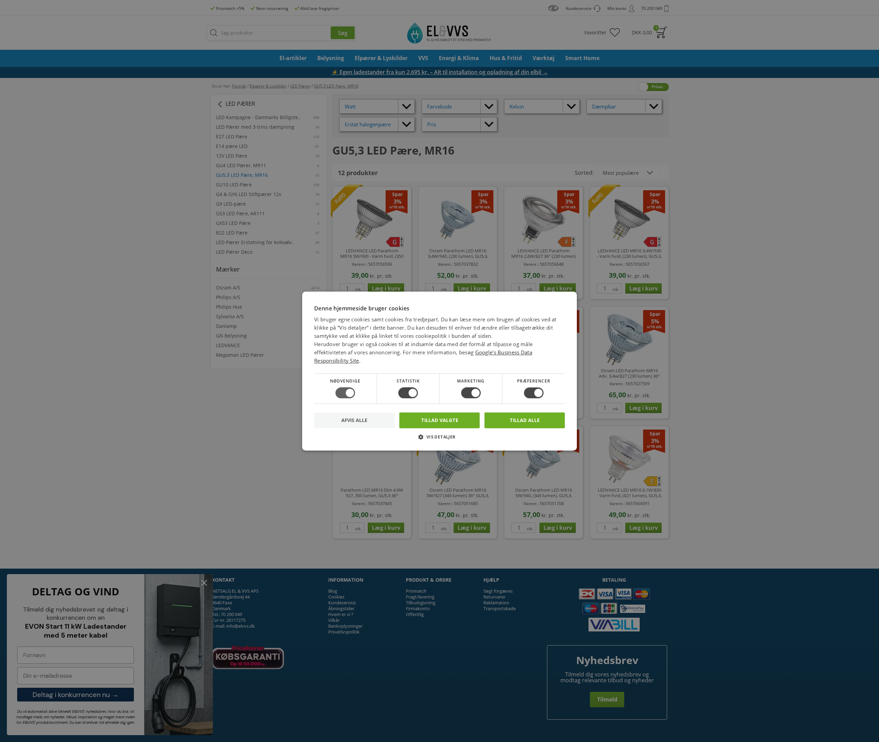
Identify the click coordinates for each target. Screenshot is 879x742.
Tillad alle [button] (525, 420)
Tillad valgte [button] (439, 420)
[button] (439, 439)
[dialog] (439, 371)
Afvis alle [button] (354, 420)
